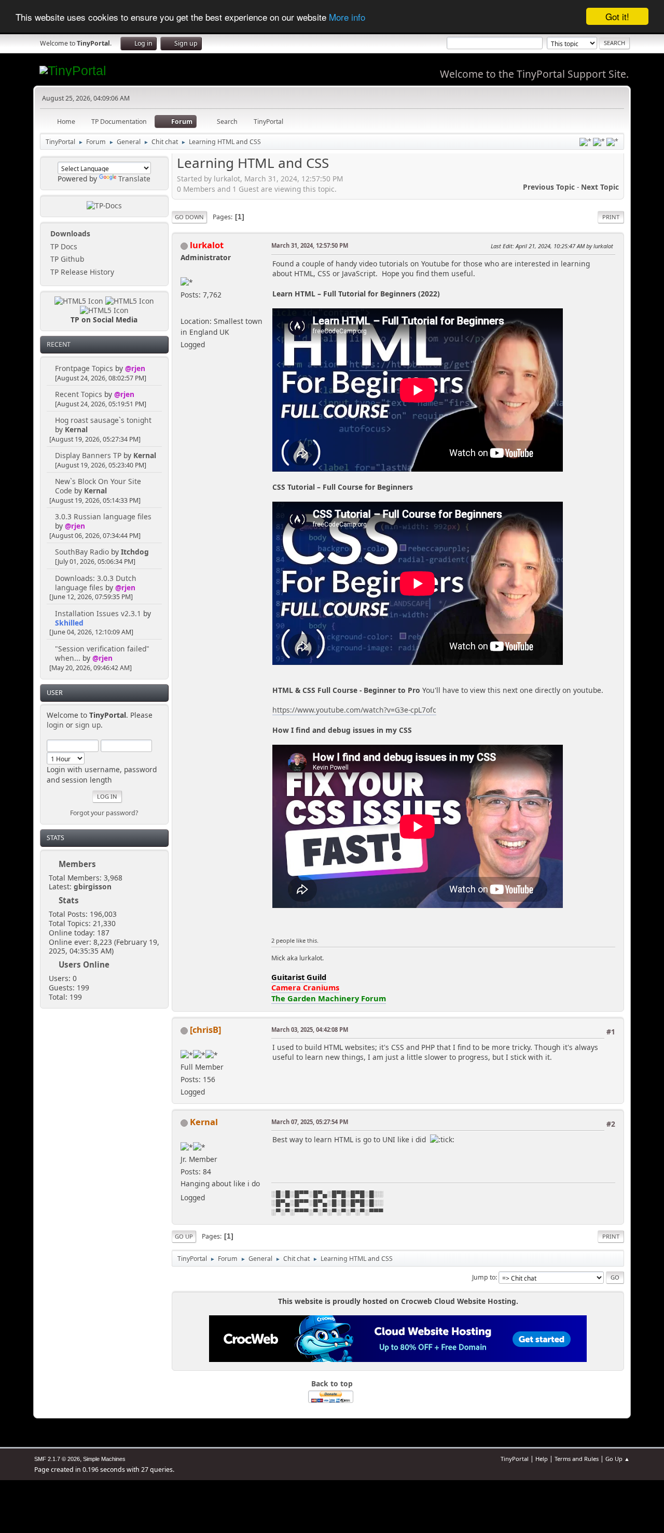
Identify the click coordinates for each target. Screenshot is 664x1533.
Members (77, 864)
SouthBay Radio (82, 552)
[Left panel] (585, 142)
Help (541, 1459)
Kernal (76, 429)
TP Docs (62, 246)
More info (347, 16)
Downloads (69, 233)
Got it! (617, 16)
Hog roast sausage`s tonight (103, 420)
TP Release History (81, 272)
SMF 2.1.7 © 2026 (57, 1459)
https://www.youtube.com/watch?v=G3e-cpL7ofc (354, 710)
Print (610, 217)
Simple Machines (104, 1459)
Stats (55, 837)
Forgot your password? (104, 812)
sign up (88, 725)
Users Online (84, 964)
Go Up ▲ (617, 1459)
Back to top (332, 1383)
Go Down (189, 217)
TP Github (66, 259)
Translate (134, 178)
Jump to (483, 1277)
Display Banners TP (88, 455)
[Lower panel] (599, 142)
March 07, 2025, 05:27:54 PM (309, 1122)
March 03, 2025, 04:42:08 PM (309, 1029)
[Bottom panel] (612, 142)
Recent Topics (78, 394)
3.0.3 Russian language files (103, 516)
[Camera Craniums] (185, 309)
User (55, 692)
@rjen (135, 368)
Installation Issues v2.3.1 (98, 613)
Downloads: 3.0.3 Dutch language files (95, 582)
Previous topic (549, 187)
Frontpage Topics (84, 368)
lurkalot (207, 245)
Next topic (600, 187)
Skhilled (69, 623)
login (55, 725)
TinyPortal (515, 1459)
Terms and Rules (577, 1459)
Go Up (184, 1236)
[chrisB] (205, 1029)
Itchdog (135, 552)
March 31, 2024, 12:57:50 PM (309, 245)
